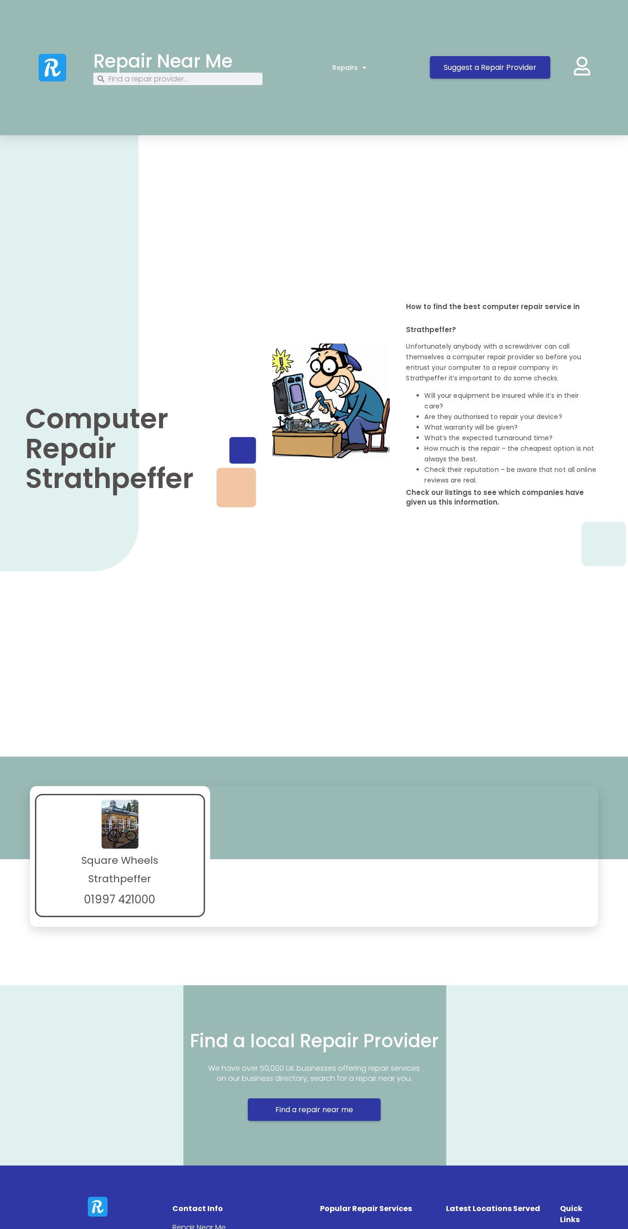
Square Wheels (119, 860)
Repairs (345, 67)
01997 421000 (119, 899)
